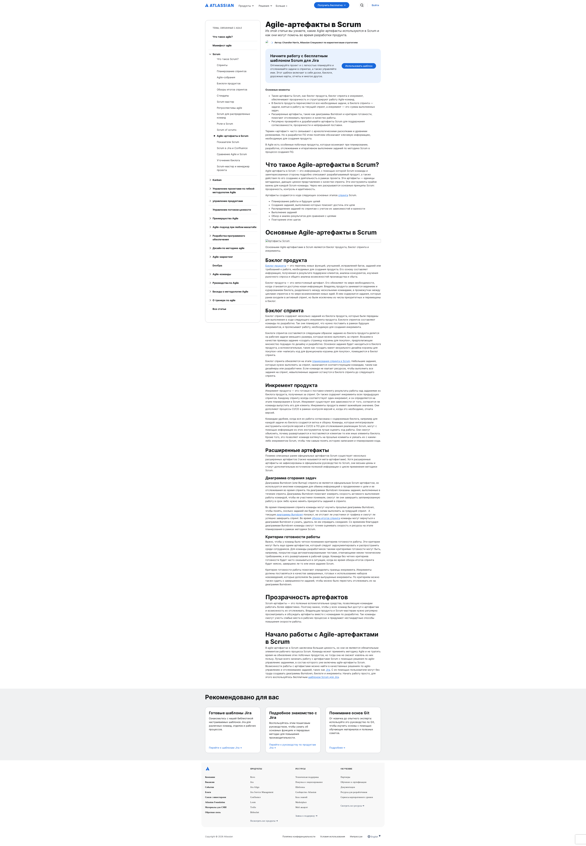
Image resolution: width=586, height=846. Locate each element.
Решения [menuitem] (264, 5)
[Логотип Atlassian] (219, 5)
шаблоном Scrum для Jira (323, 677)
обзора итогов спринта (326, 518)
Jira (328, 669)
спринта (343, 195)
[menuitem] (282, 5)
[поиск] (362, 5)
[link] (375, 5)
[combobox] (371, 836)
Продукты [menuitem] (245, 5)
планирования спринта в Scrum (331, 361)
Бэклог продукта (275, 265)
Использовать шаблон (358, 65)
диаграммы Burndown (290, 514)
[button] (282, 5)
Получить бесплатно (330, 5)
